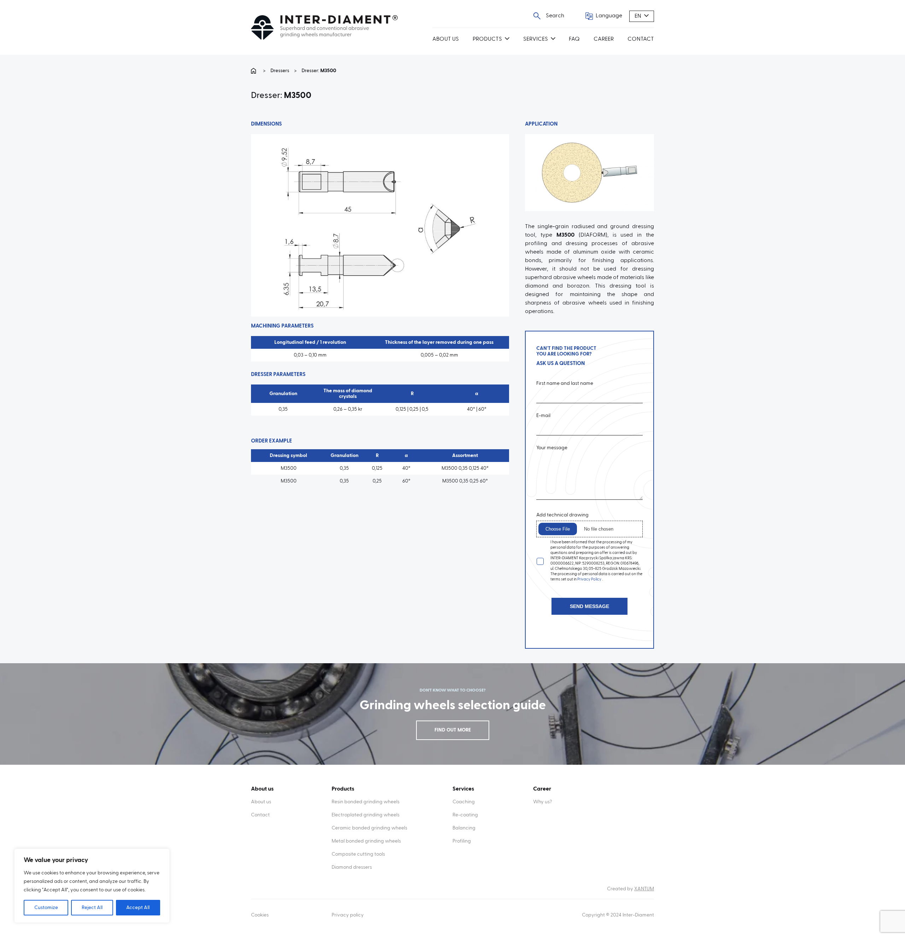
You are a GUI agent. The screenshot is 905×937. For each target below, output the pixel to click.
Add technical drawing (562, 515)
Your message (551, 448)
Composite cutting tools (358, 854)
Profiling (461, 841)
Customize (46, 907)
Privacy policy (348, 915)
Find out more (452, 730)
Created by (630, 888)
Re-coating (465, 814)
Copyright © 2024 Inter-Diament (618, 915)
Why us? (542, 801)
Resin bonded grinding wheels (365, 801)
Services (535, 39)
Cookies (260, 915)
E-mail (543, 415)
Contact (640, 39)
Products (487, 39)
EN (638, 16)
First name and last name (564, 383)
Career (604, 39)
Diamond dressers (352, 867)
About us (445, 39)
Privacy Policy (589, 580)
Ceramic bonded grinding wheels (369, 828)
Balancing (463, 828)
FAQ (574, 39)
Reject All (92, 907)
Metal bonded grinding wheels (366, 841)
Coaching (463, 801)
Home (254, 70)
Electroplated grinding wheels (365, 814)
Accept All (138, 907)
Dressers (279, 70)
